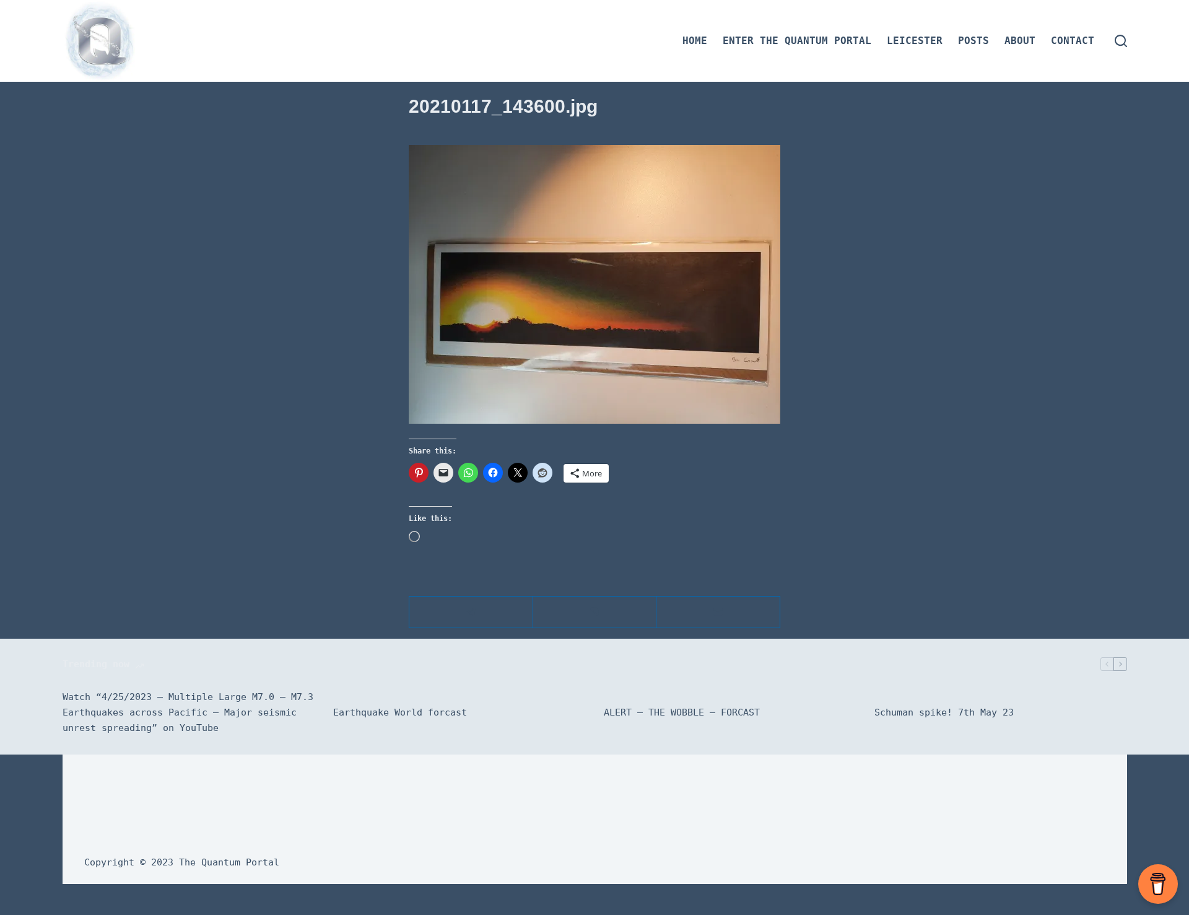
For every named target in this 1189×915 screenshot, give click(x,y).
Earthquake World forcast (400, 712)
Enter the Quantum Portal (797, 40)
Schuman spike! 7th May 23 (944, 712)
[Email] (718, 612)
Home (694, 40)
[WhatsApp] (595, 612)
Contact (1072, 40)
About (1019, 40)
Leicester (915, 40)
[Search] (1121, 41)
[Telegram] (471, 612)
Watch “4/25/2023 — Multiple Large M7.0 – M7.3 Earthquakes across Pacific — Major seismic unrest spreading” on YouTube (188, 712)
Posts (973, 40)
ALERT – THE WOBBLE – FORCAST (682, 712)
